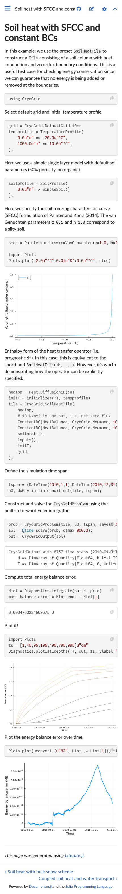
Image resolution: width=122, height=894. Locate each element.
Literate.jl (74, 855)
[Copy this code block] (112, 98)
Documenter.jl (40, 886)
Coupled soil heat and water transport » (78, 878)
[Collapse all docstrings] (115, 9)
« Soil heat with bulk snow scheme (39, 872)
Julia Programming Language (89, 886)
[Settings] (104, 9)
